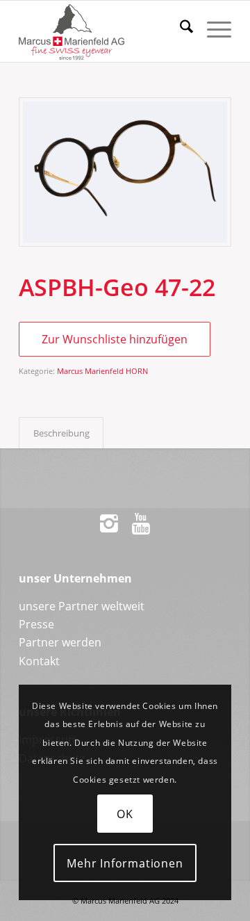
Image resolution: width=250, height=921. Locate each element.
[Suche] (179, 28)
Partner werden (60, 642)
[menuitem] (179, 28)
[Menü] (212, 28)
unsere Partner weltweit (81, 606)
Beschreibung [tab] (61, 433)
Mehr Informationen (125, 863)
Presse (36, 624)
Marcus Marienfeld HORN (102, 371)
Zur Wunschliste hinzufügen (115, 339)
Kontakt (39, 661)
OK (125, 814)
